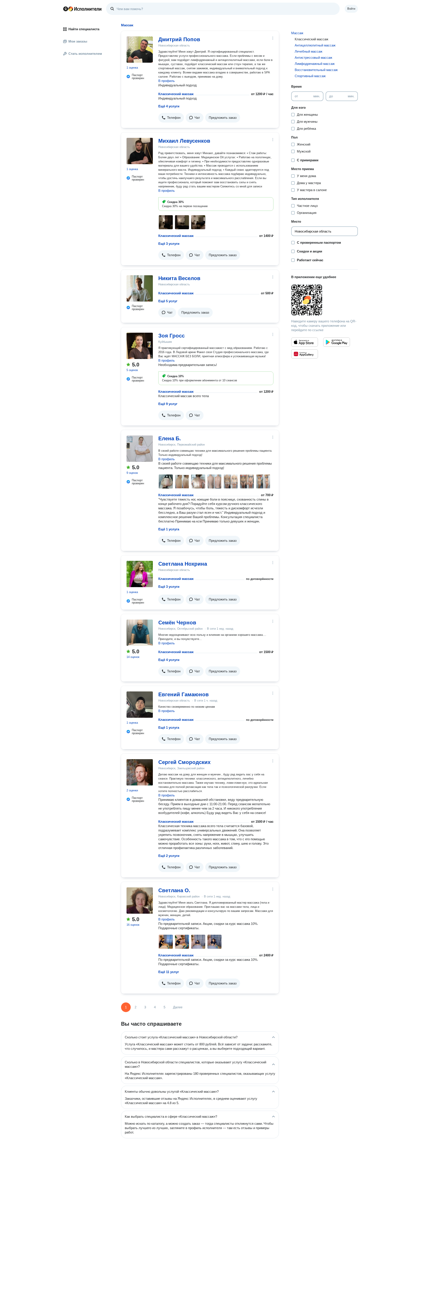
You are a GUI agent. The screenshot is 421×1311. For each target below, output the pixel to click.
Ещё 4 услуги (168, 106)
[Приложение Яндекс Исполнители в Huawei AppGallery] (304, 354)
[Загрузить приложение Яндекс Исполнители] (324, 300)
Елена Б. (169, 438)
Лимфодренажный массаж (315, 64)
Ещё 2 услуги (168, 856)
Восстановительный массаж (316, 70)
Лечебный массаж (308, 51)
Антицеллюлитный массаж (315, 45)
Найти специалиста (83, 29)
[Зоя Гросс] (140, 346)
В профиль (166, 81)
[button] (171, 118)
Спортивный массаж (310, 76)
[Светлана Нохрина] (140, 574)
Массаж (297, 33)
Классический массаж (176, 94)
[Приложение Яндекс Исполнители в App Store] (304, 342)
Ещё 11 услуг (168, 972)
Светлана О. (174, 890)
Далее (177, 1007)
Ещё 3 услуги (168, 243)
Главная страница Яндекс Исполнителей (82, 8)
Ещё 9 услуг (167, 404)
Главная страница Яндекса (65, 8)
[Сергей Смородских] (140, 772)
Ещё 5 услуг (167, 301)
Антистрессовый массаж (313, 57)
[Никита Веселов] (140, 288)
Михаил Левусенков (184, 141)
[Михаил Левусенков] (140, 151)
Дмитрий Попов (179, 39)
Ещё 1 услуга (168, 529)
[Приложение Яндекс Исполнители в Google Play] (336, 342)
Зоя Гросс (171, 336)
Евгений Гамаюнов (183, 694)
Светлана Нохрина (182, 564)
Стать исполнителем (85, 53)
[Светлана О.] (140, 900)
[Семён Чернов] (140, 633)
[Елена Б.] (140, 448)
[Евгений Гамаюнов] (140, 704)
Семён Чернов (177, 622)
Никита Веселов (179, 278)
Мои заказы (77, 41)
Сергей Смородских (184, 762)
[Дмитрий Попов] (140, 49)
